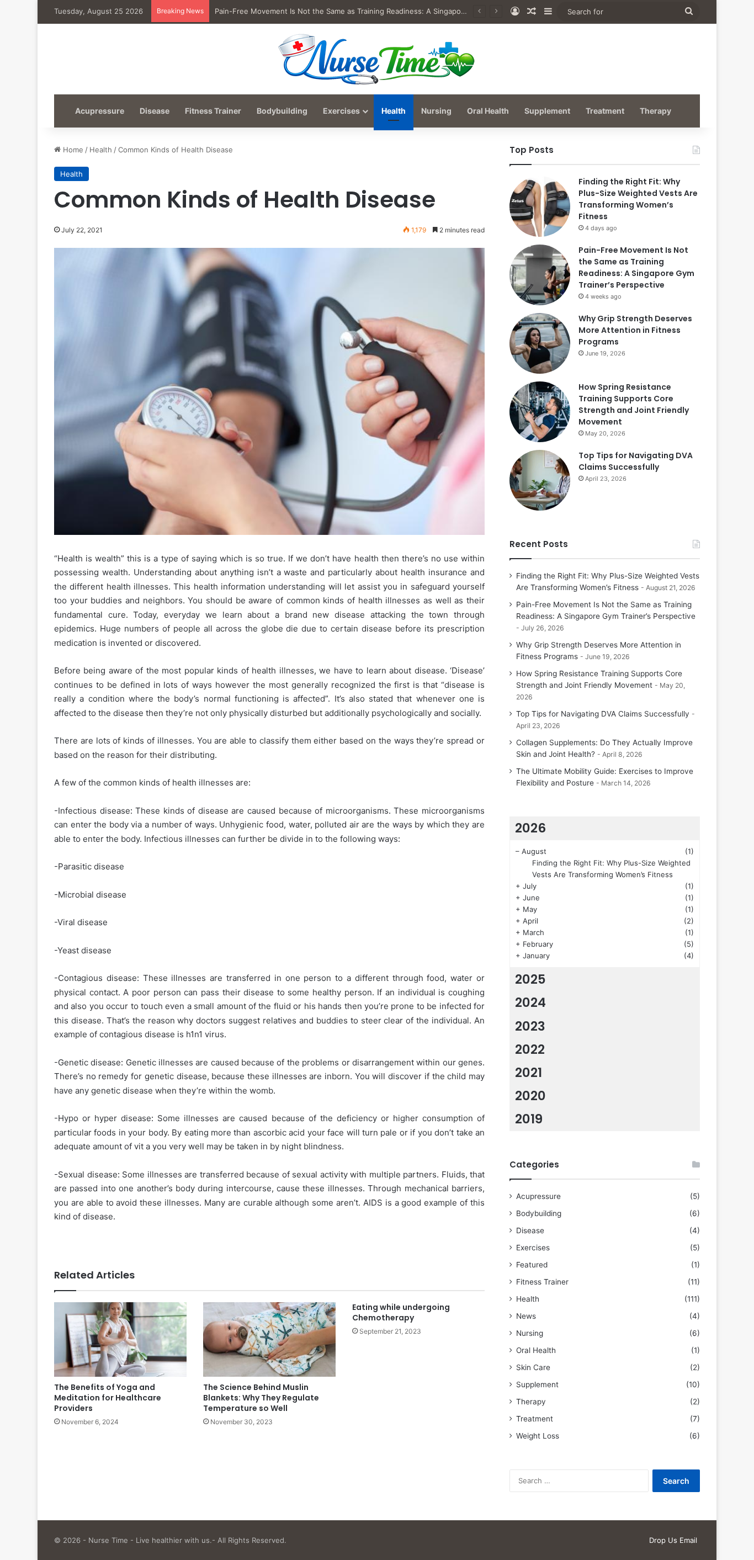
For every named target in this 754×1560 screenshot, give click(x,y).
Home (72, 149)
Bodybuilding (282, 110)
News (526, 1316)
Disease (154, 110)
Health (393, 110)
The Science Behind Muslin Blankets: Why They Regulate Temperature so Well (261, 1398)
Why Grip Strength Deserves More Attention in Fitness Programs (635, 330)
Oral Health (488, 110)
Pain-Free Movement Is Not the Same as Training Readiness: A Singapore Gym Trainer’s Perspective (387, 11)
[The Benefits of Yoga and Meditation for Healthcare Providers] (120, 1339)
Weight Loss (537, 1435)
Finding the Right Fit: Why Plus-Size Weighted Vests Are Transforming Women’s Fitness (638, 199)
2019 (529, 1119)
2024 (530, 1002)
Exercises (341, 110)
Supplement (547, 110)
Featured (532, 1264)
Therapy (655, 110)
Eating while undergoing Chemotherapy (401, 1312)
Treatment (605, 110)
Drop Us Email (673, 1540)
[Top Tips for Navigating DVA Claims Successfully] (539, 480)
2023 (530, 1026)
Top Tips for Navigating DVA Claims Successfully (635, 461)
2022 (530, 1049)
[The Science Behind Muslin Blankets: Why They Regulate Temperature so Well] (269, 1339)
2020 (530, 1096)
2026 (530, 828)
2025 (530, 979)
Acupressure (99, 110)
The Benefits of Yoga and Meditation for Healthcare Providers (107, 1398)
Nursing (436, 110)
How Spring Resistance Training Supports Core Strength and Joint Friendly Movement (633, 404)
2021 (528, 1072)
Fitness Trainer (213, 110)
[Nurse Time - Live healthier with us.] (377, 58)
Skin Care (533, 1367)
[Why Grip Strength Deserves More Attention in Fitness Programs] (539, 343)
